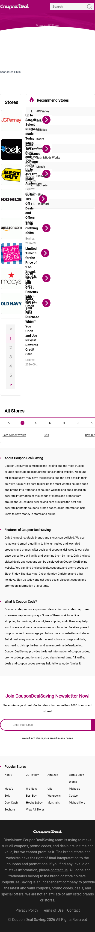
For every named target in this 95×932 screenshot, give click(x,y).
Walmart (40, 204)
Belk (36, 120)
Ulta (37, 194)
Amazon (39, 148)
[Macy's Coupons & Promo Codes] (11, 278)
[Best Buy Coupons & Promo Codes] (11, 174)
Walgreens (54, 795)
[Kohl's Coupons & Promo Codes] (11, 199)
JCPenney (40, 111)
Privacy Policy (26, 910)
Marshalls (54, 802)
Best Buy (39, 129)
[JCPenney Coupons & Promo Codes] (11, 120)
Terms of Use (52, 910)
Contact (73, 910)
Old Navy (39, 176)
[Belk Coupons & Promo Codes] (11, 149)
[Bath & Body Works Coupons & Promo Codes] (11, 253)
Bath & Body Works (45, 157)
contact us (59, 870)
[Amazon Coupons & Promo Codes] (11, 228)
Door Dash (11, 802)
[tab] (8, 422)
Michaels (39, 185)
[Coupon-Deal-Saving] (15, 6)
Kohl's (37, 139)
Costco (73, 795)
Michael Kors (77, 802)
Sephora (10, 809)
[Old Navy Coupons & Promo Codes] (11, 303)
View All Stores (35, 809)
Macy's (38, 166)
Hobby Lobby (34, 802)
